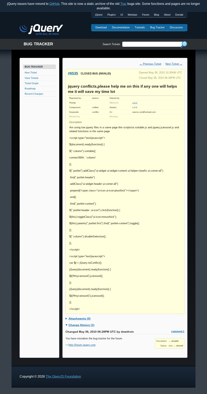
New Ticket (31, 72)
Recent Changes (34, 93)
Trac (123, 3)
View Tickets (31, 78)
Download (101, 27)
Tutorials (140, 27)
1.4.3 (134, 103)
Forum (145, 14)
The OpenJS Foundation (63, 376)
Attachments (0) (80, 318)
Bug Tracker (157, 27)
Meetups (132, 14)
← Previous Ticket (150, 63)
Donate (179, 14)
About (167, 14)
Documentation (121, 27)
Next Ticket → (173, 63)
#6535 (73, 73)
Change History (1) (81, 325)
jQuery (98, 14)
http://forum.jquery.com (82, 344)
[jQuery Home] (41, 30)
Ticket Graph (32, 83)
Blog (156, 14)
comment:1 (177, 331)
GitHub (54, 3)
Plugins (111, 14)
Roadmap (30, 88)
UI (121, 14)
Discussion (176, 27)
